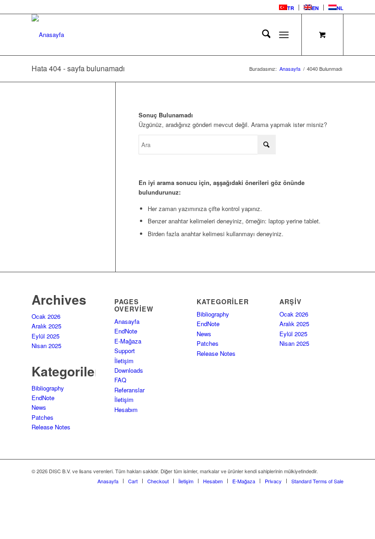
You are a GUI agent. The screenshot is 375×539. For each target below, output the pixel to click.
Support (124, 350)
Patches (43, 417)
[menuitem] (286, 8)
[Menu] (284, 34)
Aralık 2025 (46, 326)
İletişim (124, 360)
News (39, 407)
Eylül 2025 (45, 336)
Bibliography (48, 388)
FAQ (120, 379)
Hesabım (126, 409)
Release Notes (51, 427)
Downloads (128, 370)
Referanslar (129, 390)
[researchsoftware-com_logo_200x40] (48, 34)
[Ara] (262, 34)
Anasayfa (126, 321)
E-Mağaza (127, 341)
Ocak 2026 (46, 316)
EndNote (43, 397)
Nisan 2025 (46, 345)
